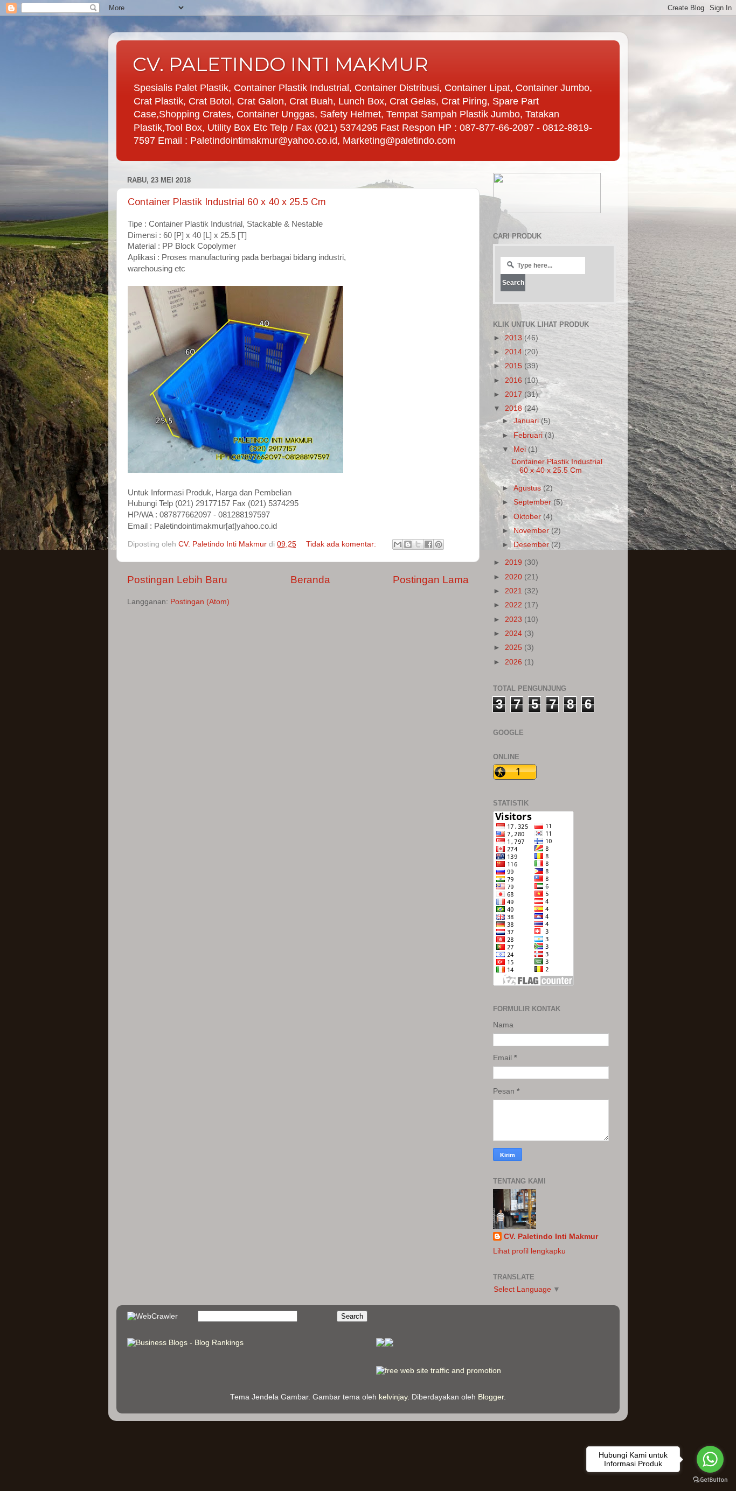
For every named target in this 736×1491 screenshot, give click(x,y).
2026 (514, 662)
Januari (527, 421)
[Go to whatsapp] (710, 1459)
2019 (514, 562)
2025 (514, 647)
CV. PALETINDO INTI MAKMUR (280, 64)
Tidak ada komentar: (342, 544)
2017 (514, 394)
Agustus (528, 488)
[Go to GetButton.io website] (710, 1479)
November (532, 531)
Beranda (310, 579)
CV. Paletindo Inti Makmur (551, 1237)
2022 (514, 605)
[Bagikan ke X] (418, 544)
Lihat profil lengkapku (529, 1251)
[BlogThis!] (407, 544)
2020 (514, 577)
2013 (514, 338)
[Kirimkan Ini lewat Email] (397, 544)
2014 (514, 352)
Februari (529, 435)
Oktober (528, 517)
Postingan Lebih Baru (177, 579)
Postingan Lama (431, 579)
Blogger (491, 1397)
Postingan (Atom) (200, 602)
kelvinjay (393, 1397)
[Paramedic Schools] (389, 1344)
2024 (514, 633)
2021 (514, 591)
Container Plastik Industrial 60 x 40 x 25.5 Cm (227, 202)
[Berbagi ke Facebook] (428, 544)
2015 (514, 366)
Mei (520, 449)
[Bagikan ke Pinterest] (438, 544)
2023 (514, 619)
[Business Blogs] (380, 1344)
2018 (514, 408)
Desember (532, 545)
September (533, 502)
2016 (514, 380)
